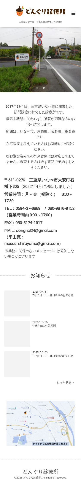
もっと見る (64, 382)
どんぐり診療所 (40, 471)
